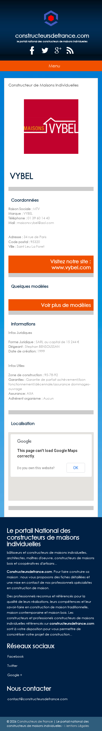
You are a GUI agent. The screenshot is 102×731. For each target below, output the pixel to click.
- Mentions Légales (75, 726)
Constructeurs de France (35, 721)
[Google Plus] (58, 51)
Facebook (15, 656)
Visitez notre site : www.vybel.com (70, 264)
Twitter (12, 665)
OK (75, 468)
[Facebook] (32, 51)
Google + (14, 675)
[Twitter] (45, 51)
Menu (54, 65)
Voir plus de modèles (66, 305)
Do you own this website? (35, 468)
